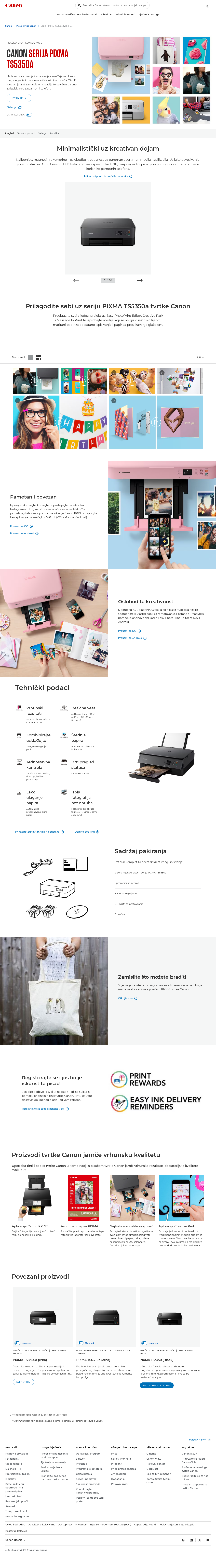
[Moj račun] (208, 6)
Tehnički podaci (26, 133)
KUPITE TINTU (19, 98)
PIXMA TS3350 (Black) (156, 1360)
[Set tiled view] (30, 357)
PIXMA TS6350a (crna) (93, 1360)
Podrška (54, 133)
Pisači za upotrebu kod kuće (24, 43)
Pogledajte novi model (156, 1385)
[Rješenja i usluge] (160, 14)
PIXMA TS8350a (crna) (30, 1360)
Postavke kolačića (16, 1531)
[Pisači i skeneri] (135, 14)
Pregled (9, 133)
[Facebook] (183, 1540)
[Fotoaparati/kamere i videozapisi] (98, 14)
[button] (76, 280)
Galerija (42, 133)
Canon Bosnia (14, 1539)
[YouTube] (208, 1540)
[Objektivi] (113, 14)
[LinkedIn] (191, 1540)
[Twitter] (199, 1540)
